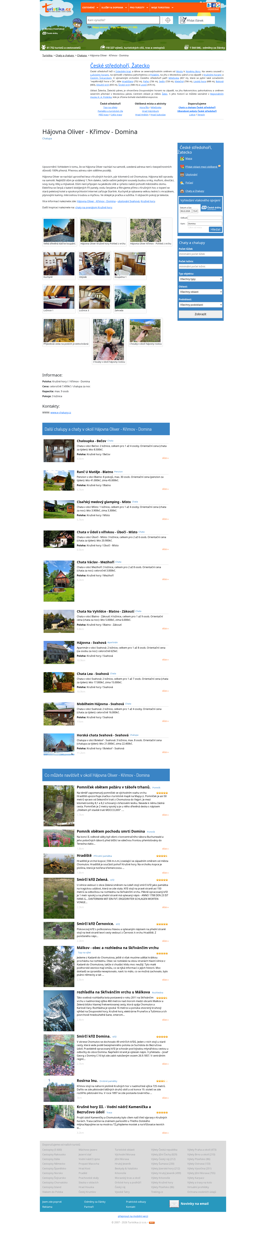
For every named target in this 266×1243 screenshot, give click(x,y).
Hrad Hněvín (142, 114)
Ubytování (191, 174)
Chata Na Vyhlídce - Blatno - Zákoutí (105, 611)
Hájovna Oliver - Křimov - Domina (96, 201)
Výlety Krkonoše (160, 1178)
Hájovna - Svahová (91, 642)
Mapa (188, 158)
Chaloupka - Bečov (91, 441)
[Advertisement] (101, 152)
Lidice (192, 114)
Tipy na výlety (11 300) (124, 27)
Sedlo (162, 81)
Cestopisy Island (51, 1187)
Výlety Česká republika (164, 1149)
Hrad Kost (84, 1168)
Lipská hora (199, 81)
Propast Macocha (89, 1163)
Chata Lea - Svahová (93, 674)
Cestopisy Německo (53, 1163)
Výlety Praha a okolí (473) (201, 1149)
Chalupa (47, 138)
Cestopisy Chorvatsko (55, 1182)
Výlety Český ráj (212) (163, 1159)
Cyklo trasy (116, 114)
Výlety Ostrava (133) (198, 1163)
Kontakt (130, 1207)
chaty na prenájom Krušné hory (93, 207)
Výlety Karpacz (195, 1178)
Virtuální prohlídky (198, 1187)
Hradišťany (127, 81)
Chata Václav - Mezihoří (95, 562)
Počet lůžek (186, 249)
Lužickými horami (99, 74)
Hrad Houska (86, 1187)
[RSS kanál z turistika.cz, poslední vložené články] (152, 1222)
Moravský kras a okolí (127, 1178)
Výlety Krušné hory (162, 1182)
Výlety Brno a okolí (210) (201, 1154)
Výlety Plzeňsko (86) (198, 1159)
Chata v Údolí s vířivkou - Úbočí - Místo (107, 532)
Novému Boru (193, 71)
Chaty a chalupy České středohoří (197, 107)
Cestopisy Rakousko (54, 1154)
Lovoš (144, 84)
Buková (220, 81)
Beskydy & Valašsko (126, 1168)
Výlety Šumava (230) (162, 1163)
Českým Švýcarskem (100, 78)
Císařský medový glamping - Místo (104, 502)
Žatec (164, 93)
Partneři (89, 1207)
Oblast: (183, 286)
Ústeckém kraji (123, 71)
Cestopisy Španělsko (54, 1168)
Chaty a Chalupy (194, 191)
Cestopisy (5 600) (52, 1149)
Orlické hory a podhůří (128, 1182)
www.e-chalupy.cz (60, 412)
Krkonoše (120, 1173)
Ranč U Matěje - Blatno (95, 472)
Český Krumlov (87, 1192)
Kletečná (179, 81)
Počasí (189, 182)
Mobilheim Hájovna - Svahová (100, 704)
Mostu (179, 71)
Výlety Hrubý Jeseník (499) (166, 1173)
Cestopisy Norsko (52, 1173)
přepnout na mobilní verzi (133, 1216)
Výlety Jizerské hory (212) (165, 1168)
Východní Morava (125, 1154)
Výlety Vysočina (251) (199, 1168)
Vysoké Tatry (122, 1192)
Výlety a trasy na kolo (199, 1182)
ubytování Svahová (128, 201)
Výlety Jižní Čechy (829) (164, 1154)
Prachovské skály (89, 1178)
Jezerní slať (85, 1154)
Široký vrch (124, 84)
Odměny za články (94, 1201)
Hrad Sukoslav (158, 114)
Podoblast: (185, 299)
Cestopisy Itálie (51, 1159)
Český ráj (120, 1187)
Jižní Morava (122, 1159)
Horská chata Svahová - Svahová (103, 735)
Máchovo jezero (88, 1149)
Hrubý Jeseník (123, 1163)
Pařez (146, 81)
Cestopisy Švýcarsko (54, 1178)
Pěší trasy (104, 114)
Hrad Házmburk (150, 111)
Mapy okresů (100, 27)
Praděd (83, 1173)
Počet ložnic (186, 261)
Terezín (201, 114)
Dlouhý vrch (102, 84)
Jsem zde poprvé (52, 1201)
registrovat (213, 8)
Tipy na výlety (110, 107)
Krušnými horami (213, 74)
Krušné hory (148, 201)
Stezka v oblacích (89, 1182)
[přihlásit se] (213, 5)
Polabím (154, 74)
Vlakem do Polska (52, 1192)
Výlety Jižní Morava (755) (201, 1173)
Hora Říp (144, 107)
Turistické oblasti (125, 1149)
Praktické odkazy (136, 1201)
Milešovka (174, 78)
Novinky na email (195, 1203)
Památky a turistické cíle (110, 111)
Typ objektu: (186, 273)
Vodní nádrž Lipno (89, 1159)
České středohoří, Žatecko (120, 65)
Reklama (47, 1207)
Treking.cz (157, 1192)
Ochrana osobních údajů (201, 1192)
